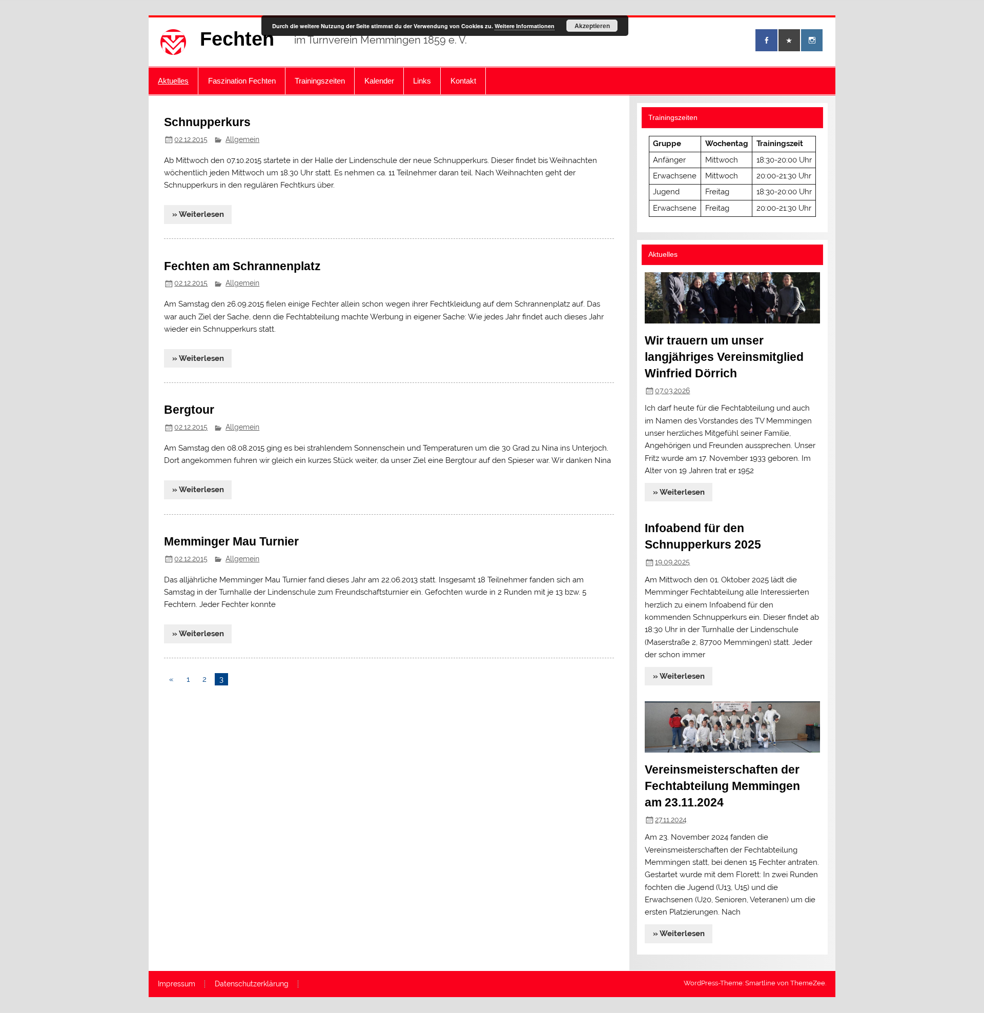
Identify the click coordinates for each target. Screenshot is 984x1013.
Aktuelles (173, 80)
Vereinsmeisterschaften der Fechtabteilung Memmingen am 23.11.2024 (722, 786)
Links (422, 80)
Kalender (379, 80)
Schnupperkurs (207, 122)
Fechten (237, 39)
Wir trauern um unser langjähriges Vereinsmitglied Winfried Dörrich (724, 357)
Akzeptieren (592, 25)
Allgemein (242, 139)
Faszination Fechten (242, 80)
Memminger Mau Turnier (231, 541)
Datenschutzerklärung (252, 984)
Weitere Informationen (525, 26)
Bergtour (189, 409)
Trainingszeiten (320, 80)
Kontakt (463, 80)
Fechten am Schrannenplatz (242, 266)
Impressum (176, 984)
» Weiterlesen (198, 214)
